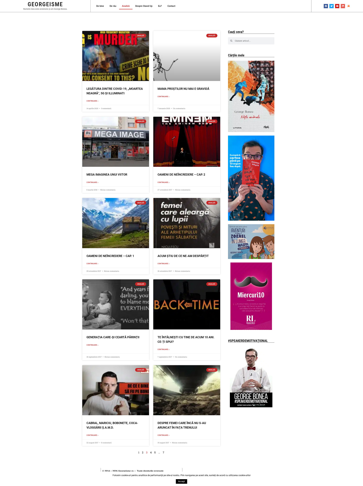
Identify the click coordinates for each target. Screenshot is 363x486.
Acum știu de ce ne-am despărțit (183, 256)
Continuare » (92, 101)
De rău (113, 6)
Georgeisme (45, 4)
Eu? (160, 6)
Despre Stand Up (143, 6)
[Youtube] (337, 6)
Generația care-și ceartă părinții (112, 337)
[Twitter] (331, 6)
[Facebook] (326, 6)
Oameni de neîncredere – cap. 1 (110, 256)
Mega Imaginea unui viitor (106, 174)
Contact (171, 6)
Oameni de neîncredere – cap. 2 (181, 174)
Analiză (126, 6)
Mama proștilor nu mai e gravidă (183, 88)
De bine (100, 6)
